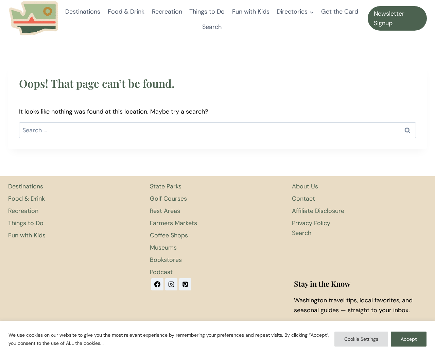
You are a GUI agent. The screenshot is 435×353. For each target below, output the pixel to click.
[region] (217, 337)
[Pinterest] (185, 284)
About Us (305, 186)
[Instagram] (171, 284)
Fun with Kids (250, 11)
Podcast (161, 272)
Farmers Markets (173, 223)
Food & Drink (126, 11)
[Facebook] (157, 284)
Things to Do (207, 11)
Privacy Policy (311, 223)
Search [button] (212, 27)
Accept (409, 339)
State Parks (165, 186)
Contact (303, 199)
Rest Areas (165, 211)
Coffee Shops (169, 235)
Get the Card (339, 11)
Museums (163, 247)
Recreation (167, 11)
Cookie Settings (361, 339)
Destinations (82, 11)
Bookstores (166, 260)
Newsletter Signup (389, 19)
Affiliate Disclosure (318, 211)
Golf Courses (168, 199)
